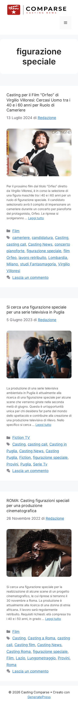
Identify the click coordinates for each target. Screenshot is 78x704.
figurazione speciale (44, 251)
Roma (11, 665)
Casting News (40, 244)
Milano (12, 264)
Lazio (20, 658)
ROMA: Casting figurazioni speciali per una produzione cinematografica (37, 505)
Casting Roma (18, 651)
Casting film (25, 645)
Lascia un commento (30, 277)
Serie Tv (40, 464)
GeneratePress (39, 697)
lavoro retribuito (32, 257)
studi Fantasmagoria (38, 264)
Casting (61, 237)
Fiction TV (21, 437)
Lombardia (57, 257)
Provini (12, 464)
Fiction (25, 457)
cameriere (21, 237)
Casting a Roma (41, 638)
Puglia (25, 464)
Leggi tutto (36, 218)
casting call (16, 244)
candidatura (42, 237)
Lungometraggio (41, 658)
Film (16, 231)
